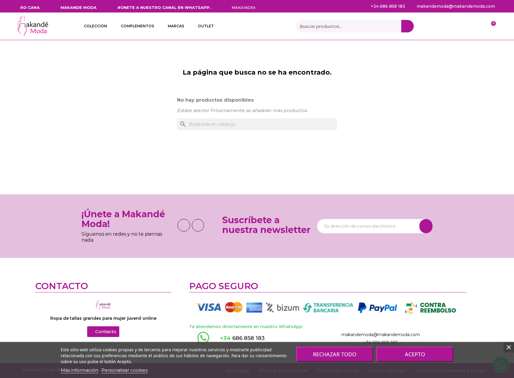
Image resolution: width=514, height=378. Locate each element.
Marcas (176, 26)
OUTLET (206, 26)
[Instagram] (198, 225)
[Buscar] (407, 26)
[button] (103, 331)
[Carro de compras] (490, 26)
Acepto (415, 354)
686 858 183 (242, 338)
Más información (79, 370)
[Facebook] (184, 225)
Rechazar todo (334, 354)
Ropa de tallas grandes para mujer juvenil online (103, 318)
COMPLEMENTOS (137, 26)
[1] (425, 226)
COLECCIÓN (95, 26)
